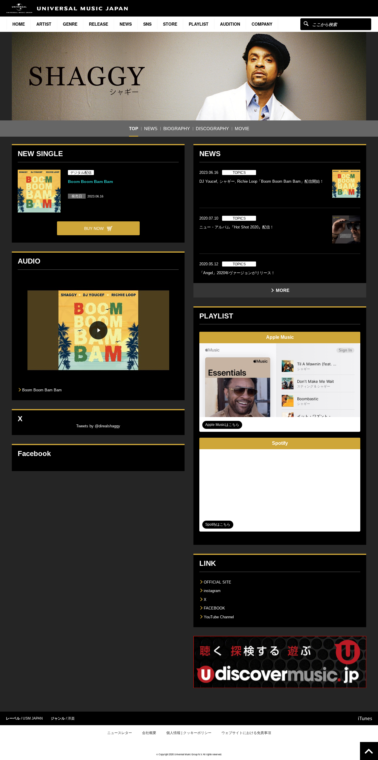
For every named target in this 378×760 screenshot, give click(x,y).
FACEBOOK (214, 608)
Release (98, 24)
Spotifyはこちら (217, 524)
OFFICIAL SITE (217, 582)
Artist (43, 24)
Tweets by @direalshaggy (98, 426)
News (126, 24)
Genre (70, 24)
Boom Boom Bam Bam (90, 181)
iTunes (365, 718)
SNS (147, 24)
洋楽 (71, 718)
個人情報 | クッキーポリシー (188, 733)
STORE (170, 24)
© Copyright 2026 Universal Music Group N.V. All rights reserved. (189, 754)
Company (262, 24)
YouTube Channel (219, 617)
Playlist (198, 24)
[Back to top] (369, 751)
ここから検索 (306, 23)
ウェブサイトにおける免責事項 (246, 733)
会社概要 (149, 733)
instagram (212, 591)
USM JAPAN (33, 718)
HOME (18, 24)
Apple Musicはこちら (222, 425)
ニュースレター (119, 733)
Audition (230, 24)
